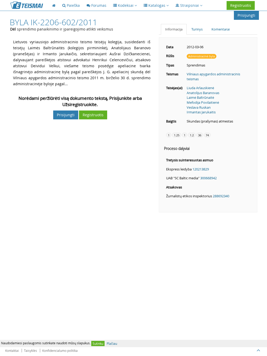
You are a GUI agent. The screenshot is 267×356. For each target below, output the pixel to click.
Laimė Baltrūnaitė (200, 97)
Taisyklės (30, 350)
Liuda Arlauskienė (200, 87)
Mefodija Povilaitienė (203, 102)
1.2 (192, 135)
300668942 (208, 178)
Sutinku (98, 343)
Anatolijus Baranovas (203, 92)
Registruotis (240, 5)
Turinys (197, 29)
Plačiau (112, 343)
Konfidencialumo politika (60, 350)
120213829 (200, 169)
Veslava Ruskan (199, 107)
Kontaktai (12, 350)
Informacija (174, 29)
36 (199, 135)
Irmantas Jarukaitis (201, 112)
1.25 (176, 135)
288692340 (221, 196)
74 (207, 135)
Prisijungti (246, 15)
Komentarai (220, 29)
